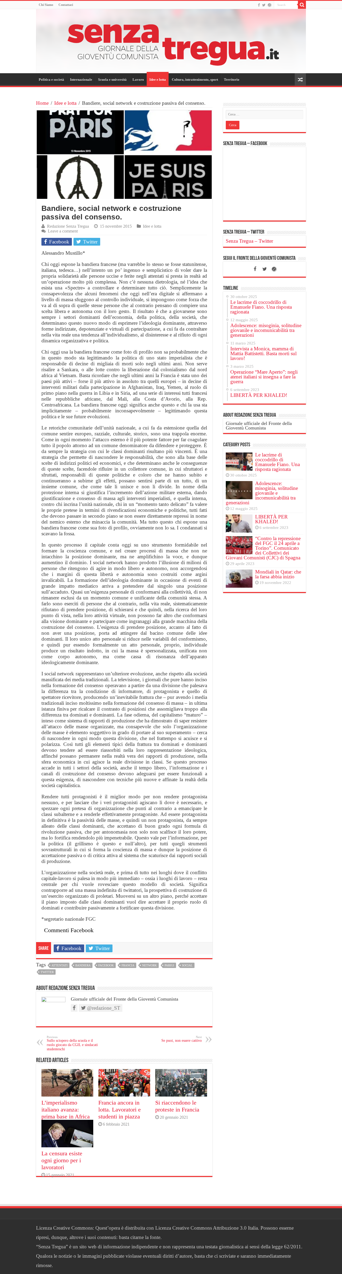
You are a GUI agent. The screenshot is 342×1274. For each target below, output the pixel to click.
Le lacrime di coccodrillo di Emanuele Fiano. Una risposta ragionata (277, 462)
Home (42, 103)
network (149, 965)
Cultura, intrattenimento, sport (195, 80)
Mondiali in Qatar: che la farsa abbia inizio (278, 574)
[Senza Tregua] (171, 41)
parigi (169, 965)
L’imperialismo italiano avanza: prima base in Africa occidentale (65, 1113)
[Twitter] (264, 5)
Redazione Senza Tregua (68, 226)
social (187, 965)
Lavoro (138, 80)
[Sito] (269, 5)
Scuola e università (112, 80)
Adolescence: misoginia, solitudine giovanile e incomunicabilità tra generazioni (262, 493)
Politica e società (51, 80)
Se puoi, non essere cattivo (181, 1039)
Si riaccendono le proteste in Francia (177, 1106)
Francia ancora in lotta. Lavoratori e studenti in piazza (119, 1109)
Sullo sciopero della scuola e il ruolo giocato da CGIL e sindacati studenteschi (72, 1043)
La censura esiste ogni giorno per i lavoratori (61, 1160)
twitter (47, 972)
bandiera (83, 965)
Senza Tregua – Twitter (243, 232)
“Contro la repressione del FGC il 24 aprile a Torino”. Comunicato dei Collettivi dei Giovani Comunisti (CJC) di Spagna (263, 548)
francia (128, 965)
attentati (60, 965)
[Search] (302, 5)
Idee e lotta (157, 80)
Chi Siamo (46, 5)
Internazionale (81, 80)
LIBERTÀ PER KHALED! (271, 519)
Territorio (231, 80)
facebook (106, 965)
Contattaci (66, 5)
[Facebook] (259, 5)
